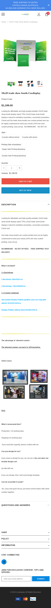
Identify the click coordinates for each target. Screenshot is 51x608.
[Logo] (25, 14)
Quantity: (4, 163)
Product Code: (6, 99)
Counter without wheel (10, 137)
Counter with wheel (29, 137)
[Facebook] (4, 561)
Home (3, 22)
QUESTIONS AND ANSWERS (15, 505)
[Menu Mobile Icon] (3, 14)
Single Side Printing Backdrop (13, 149)
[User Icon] (38, 14)
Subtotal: (4, 173)
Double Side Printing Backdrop (14, 156)
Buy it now (25, 190)
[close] (48, 5)
